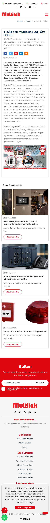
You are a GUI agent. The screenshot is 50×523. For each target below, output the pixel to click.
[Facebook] (16, 7)
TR (44, 3)
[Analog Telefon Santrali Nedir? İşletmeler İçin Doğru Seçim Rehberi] (25, 257)
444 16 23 (33, 3)
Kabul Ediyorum (25, 508)
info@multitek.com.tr (14, 3)
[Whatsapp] (4, 518)
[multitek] (11, 14)
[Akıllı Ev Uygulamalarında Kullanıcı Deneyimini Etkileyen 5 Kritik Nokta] (25, 202)
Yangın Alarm (25, 473)
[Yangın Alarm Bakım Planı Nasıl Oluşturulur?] (25, 312)
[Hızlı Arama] (4, 510)
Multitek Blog (25, 443)
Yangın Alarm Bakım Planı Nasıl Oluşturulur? (25, 331)
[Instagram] (34, 7)
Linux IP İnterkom (25, 465)
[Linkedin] (25, 7)
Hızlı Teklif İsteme (25, 439)
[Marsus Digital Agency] (25, 519)
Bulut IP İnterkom (25, 457)
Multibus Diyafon (25, 469)
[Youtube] (30, 7)
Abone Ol (40, 383)
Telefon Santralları (25, 478)
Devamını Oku (13, 237)
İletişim (25, 447)
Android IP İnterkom (25, 461)
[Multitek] (25, 405)
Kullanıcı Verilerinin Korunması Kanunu (23, 388)
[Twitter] (21, 7)
